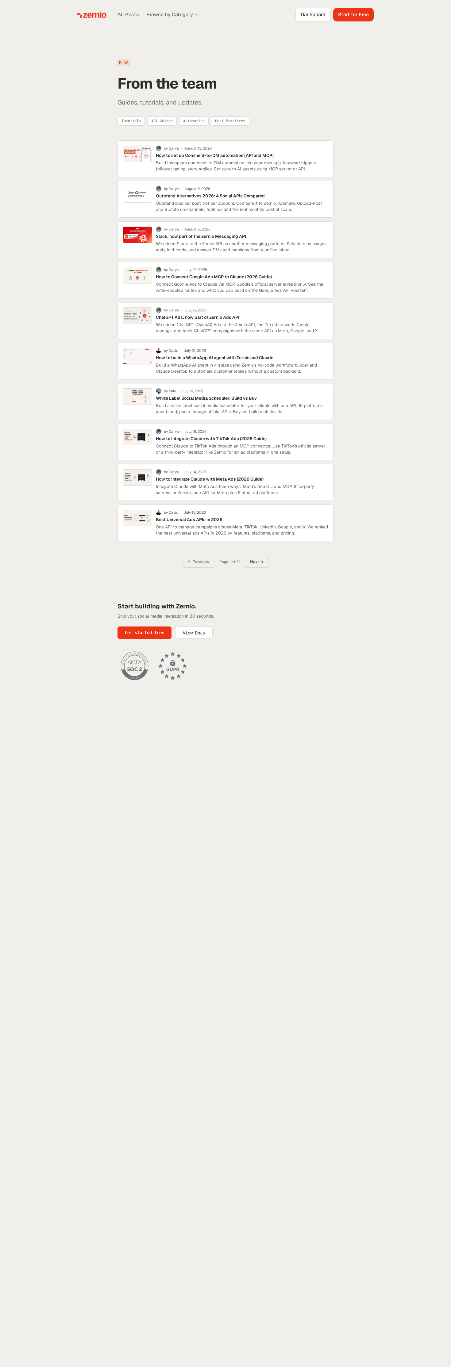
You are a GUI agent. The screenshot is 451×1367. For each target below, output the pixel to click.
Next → (257, 562)
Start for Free (353, 14)
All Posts (128, 14)
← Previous (198, 562)
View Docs (194, 632)
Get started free (144, 632)
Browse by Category (169, 14)
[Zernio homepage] (91, 15)
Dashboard (313, 14)
